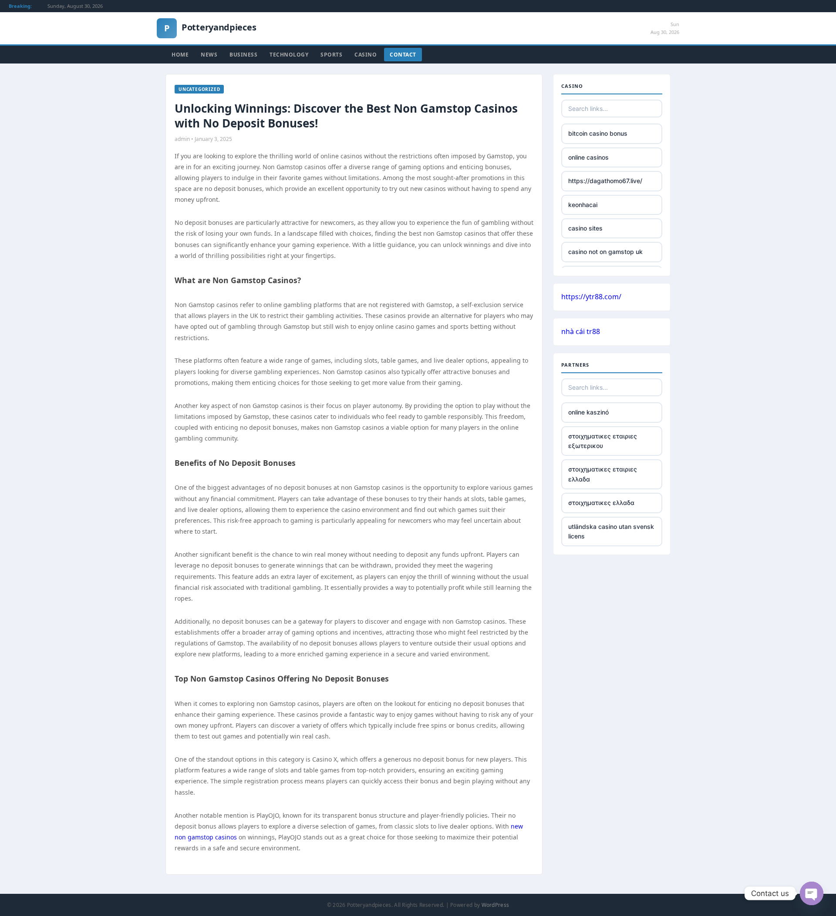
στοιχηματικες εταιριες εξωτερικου (602, 440)
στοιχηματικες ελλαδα (601, 502)
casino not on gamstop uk (605, 251)
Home (180, 54)
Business (243, 54)
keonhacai (582, 204)
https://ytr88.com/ (591, 296)
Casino (365, 54)
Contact (403, 54)
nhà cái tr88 (580, 331)
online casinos (588, 157)
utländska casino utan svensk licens (611, 531)
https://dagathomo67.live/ (605, 180)
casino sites (585, 228)
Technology (289, 54)
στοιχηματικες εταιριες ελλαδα (602, 473)
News (209, 54)
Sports (331, 54)
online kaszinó (588, 412)
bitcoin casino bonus (597, 133)
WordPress (495, 905)
